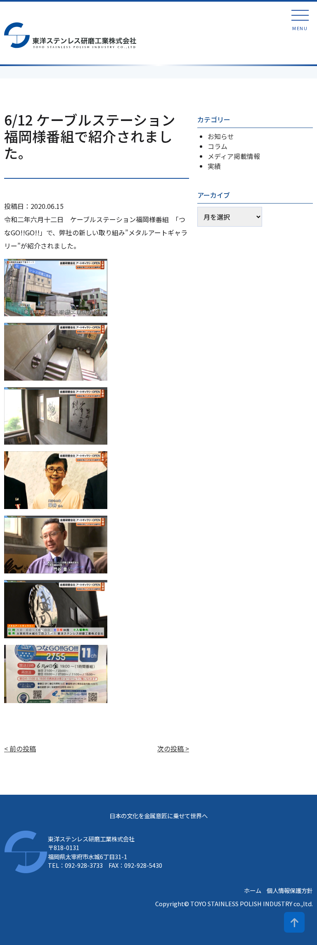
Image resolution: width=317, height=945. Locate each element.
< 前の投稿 (20, 748)
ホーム (252, 890)
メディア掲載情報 (234, 156)
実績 (214, 166)
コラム (217, 146)
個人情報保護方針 (290, 890)
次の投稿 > (173, 748)
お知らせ (221, 136)
